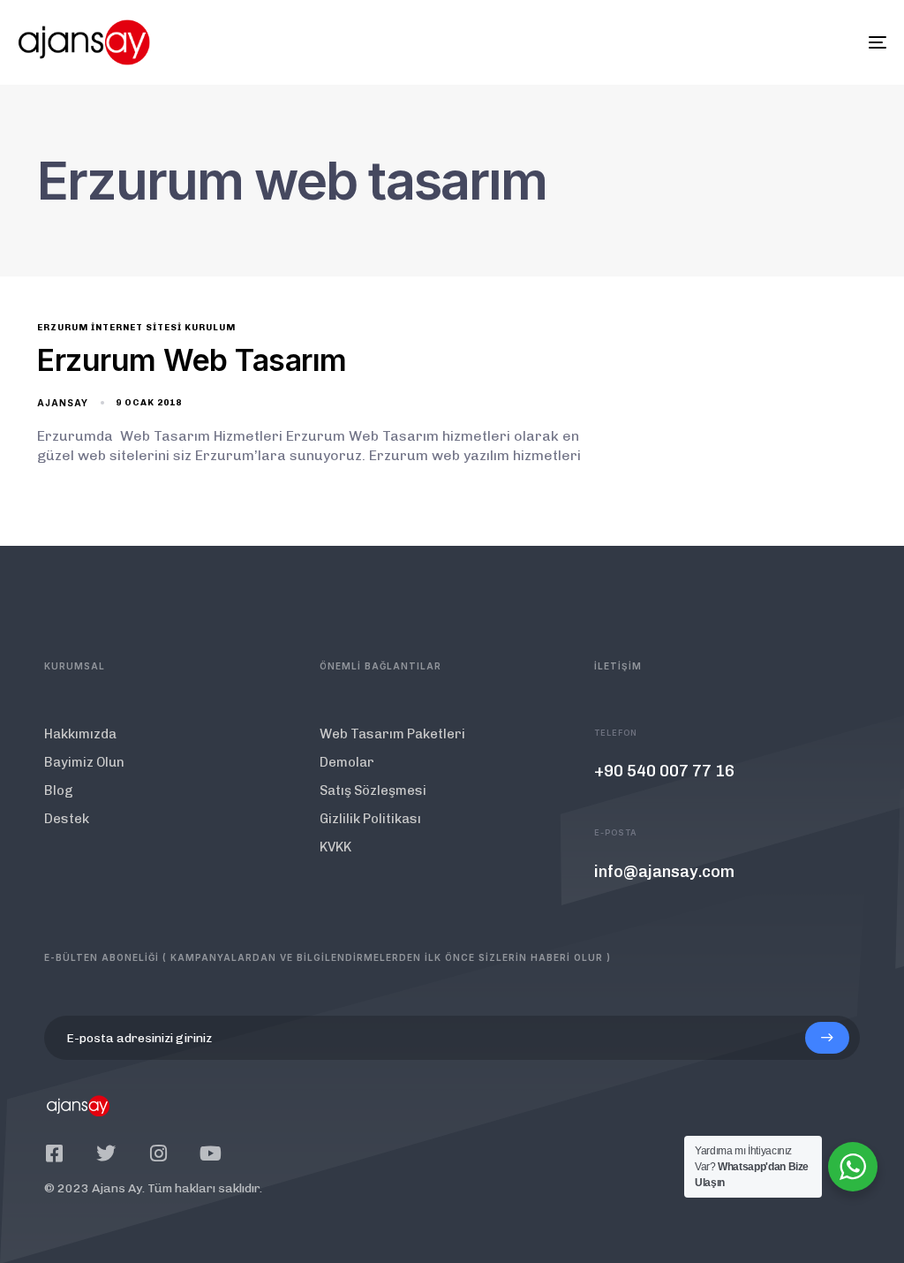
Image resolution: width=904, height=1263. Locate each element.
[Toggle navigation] (741, 42)
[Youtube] (210, 1153)
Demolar (347, 762)
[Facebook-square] (54, 1153)
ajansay (62, 402)
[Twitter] (106, 1153)
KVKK (335, 847)
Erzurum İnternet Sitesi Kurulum (136, 327)
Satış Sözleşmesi (373, 790)
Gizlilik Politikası (370, 819)
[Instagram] (158, 1153)
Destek (66, 819)
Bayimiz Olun (84, 762)
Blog (58, 790)
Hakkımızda (80, 734)
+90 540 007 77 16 (664, 771)
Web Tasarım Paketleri (392, 734)
